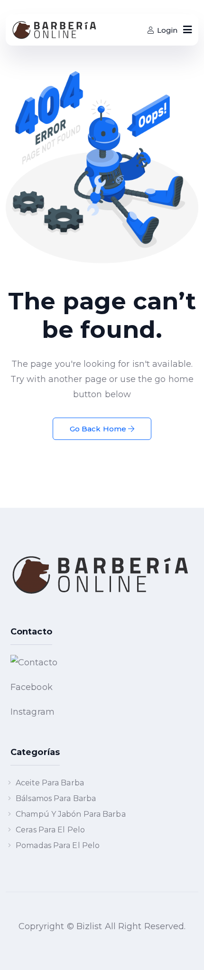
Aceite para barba (50, 782)
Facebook (31, 687)
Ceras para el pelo (50, 829)
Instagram (32, 712)
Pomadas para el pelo (58, 845)
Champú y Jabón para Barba (71, 814)
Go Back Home (99, 428)
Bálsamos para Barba (56, 798)
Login (167, 30)
